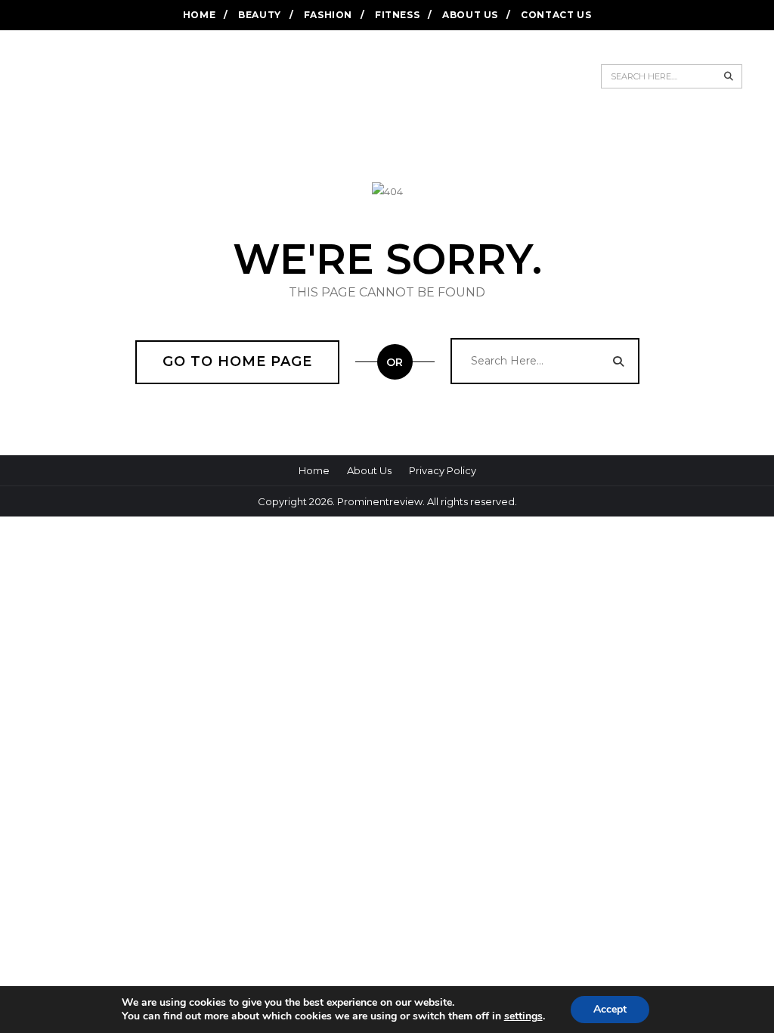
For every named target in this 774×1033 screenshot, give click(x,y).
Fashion (328, 14)
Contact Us (556, 14)
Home (199, 14)
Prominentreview (380, 501)
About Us (470, 14)
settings (523, 1016)
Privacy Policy (442, 470)
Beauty (259, 14)
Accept (610, 1009)
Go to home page (237, 361)
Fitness (397, 14)
